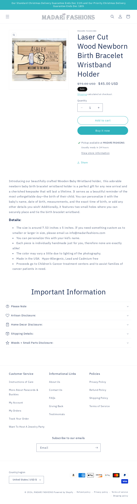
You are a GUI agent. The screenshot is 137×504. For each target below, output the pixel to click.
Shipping (82, 94)
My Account (16, 402)
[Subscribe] (96, 447)
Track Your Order (19, 418)
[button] (7, 17)
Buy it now (102, 130)
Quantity (82, 100)
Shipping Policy (98, 398)
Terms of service (120, 492)
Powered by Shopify (63, 492)
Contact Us (55, 390)
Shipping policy (120, 496)
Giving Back (56, 406)
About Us (54, 381)
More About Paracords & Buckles (23, 392)
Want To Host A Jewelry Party (27, 426)
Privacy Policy (97, 381)
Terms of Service (99, 406)
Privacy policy (101, 492)
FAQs (52, 398)
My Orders (15, 410)
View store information (95, 153)
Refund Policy (97, 390)
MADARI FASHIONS (43, 492)
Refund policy (83, 492)
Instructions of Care (21, 381)
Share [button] (84, 162)
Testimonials (57, 414)
